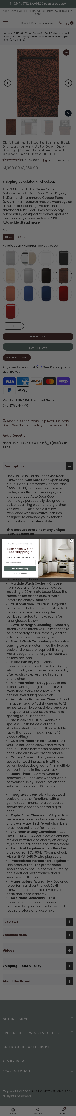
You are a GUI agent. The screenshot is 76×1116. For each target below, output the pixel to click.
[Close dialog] (71, 540)
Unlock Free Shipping (20, 569)
